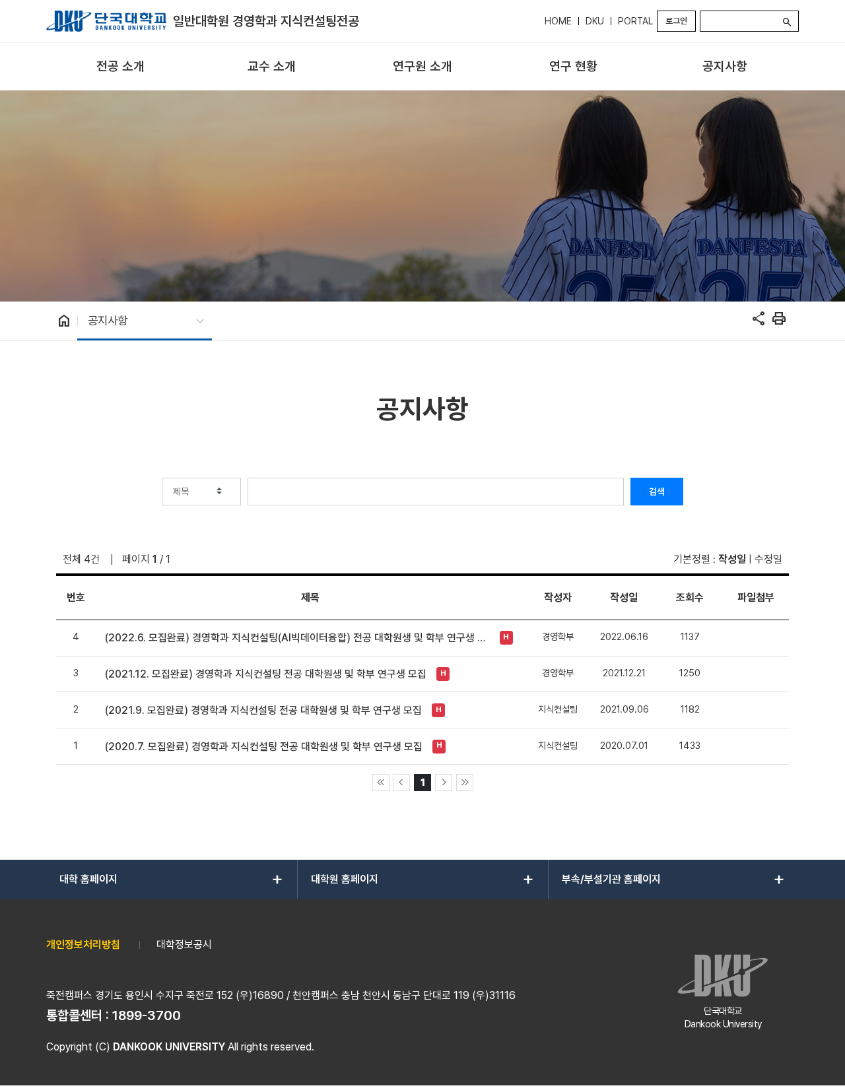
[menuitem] (120, 67)
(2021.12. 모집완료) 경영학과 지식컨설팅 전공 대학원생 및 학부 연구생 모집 (265, 674)
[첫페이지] (380, 782)
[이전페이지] (401, 782)
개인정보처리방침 (83, 944)
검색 (657, 491)
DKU (595, 21)
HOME (558, 21)
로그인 (676, 21)
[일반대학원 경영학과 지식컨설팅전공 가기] (106, 21)
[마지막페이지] (464, 782)
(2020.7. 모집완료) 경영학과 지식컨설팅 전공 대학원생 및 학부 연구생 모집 (263, 746)
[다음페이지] (443, 782)
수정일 (768, 559)
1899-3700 (146, 1015)
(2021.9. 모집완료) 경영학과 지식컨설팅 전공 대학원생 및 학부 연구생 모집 (263, 710)
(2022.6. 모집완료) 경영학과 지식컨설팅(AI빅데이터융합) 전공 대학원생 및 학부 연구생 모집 (298, 637)
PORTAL (635, 21)
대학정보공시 (184, 944)
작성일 (732, 559)
